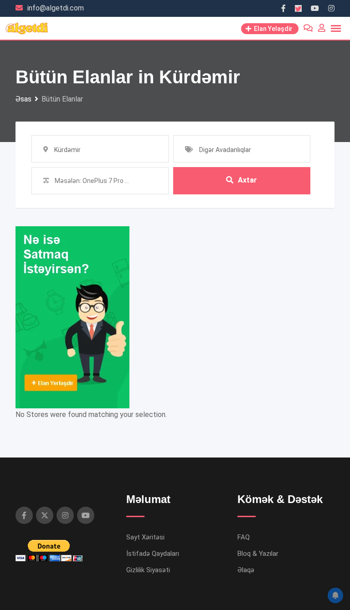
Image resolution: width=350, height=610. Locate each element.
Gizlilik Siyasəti (148, 570)
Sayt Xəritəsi (145, 537)
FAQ (243, 537)
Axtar (247, 180)
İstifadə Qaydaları (152, 553)
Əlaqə (245, 570)
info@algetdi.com (55, 8)
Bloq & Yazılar (257, 553)
